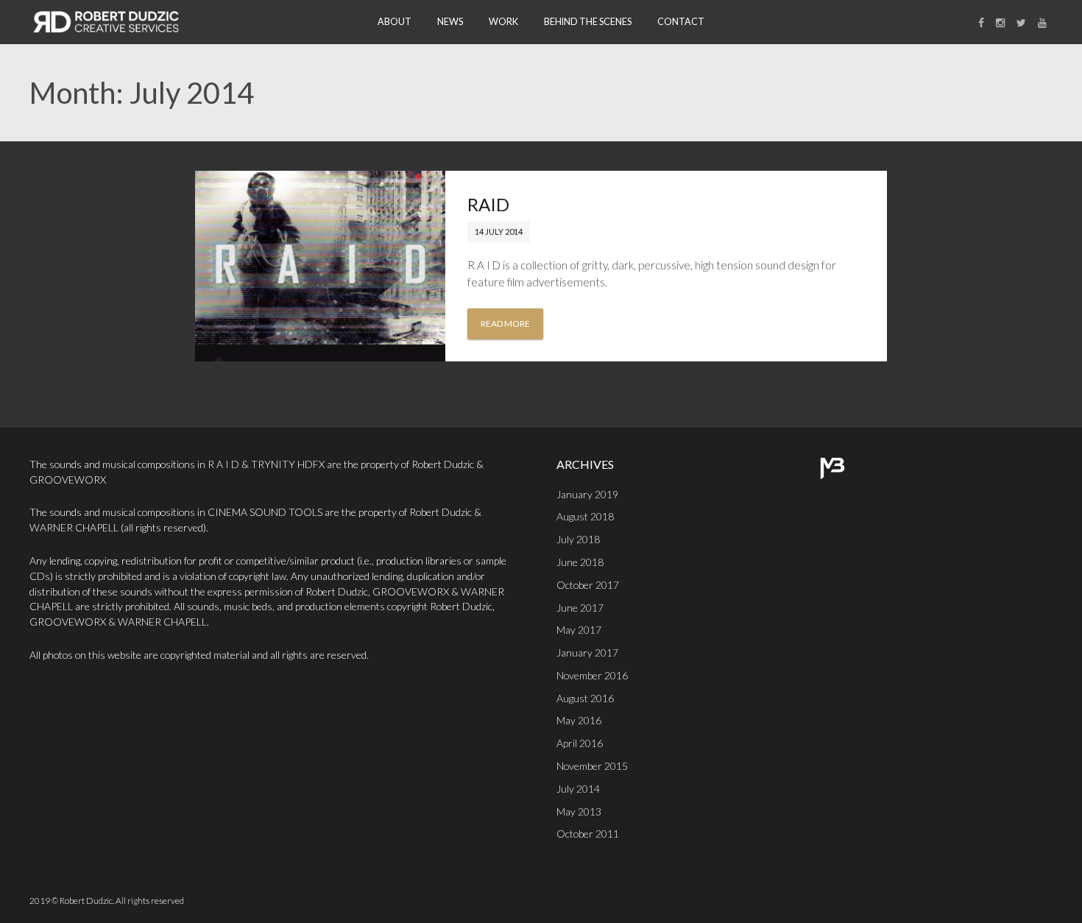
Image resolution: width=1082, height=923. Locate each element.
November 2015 (592, 766)
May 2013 (578, 811)
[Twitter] (1021, 23)
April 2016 (579, 743)
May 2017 (578, 629)
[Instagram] (1000, 23)
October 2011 (587, 833)
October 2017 (587, 585)
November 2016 (592, 675)
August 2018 (585, 516)
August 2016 (585, 698)
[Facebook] (981, 23)
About (394, 21)
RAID (488, 204)
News (450, 21)
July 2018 (578, 539)
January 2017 (587, 652)
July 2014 (578, 788)
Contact (680, 21)
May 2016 (578, 720)
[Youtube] (1042, 23)
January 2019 (587, 494)
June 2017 (580, 607)
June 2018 (580, 562)
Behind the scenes (588, 21)
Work (503, 21)
